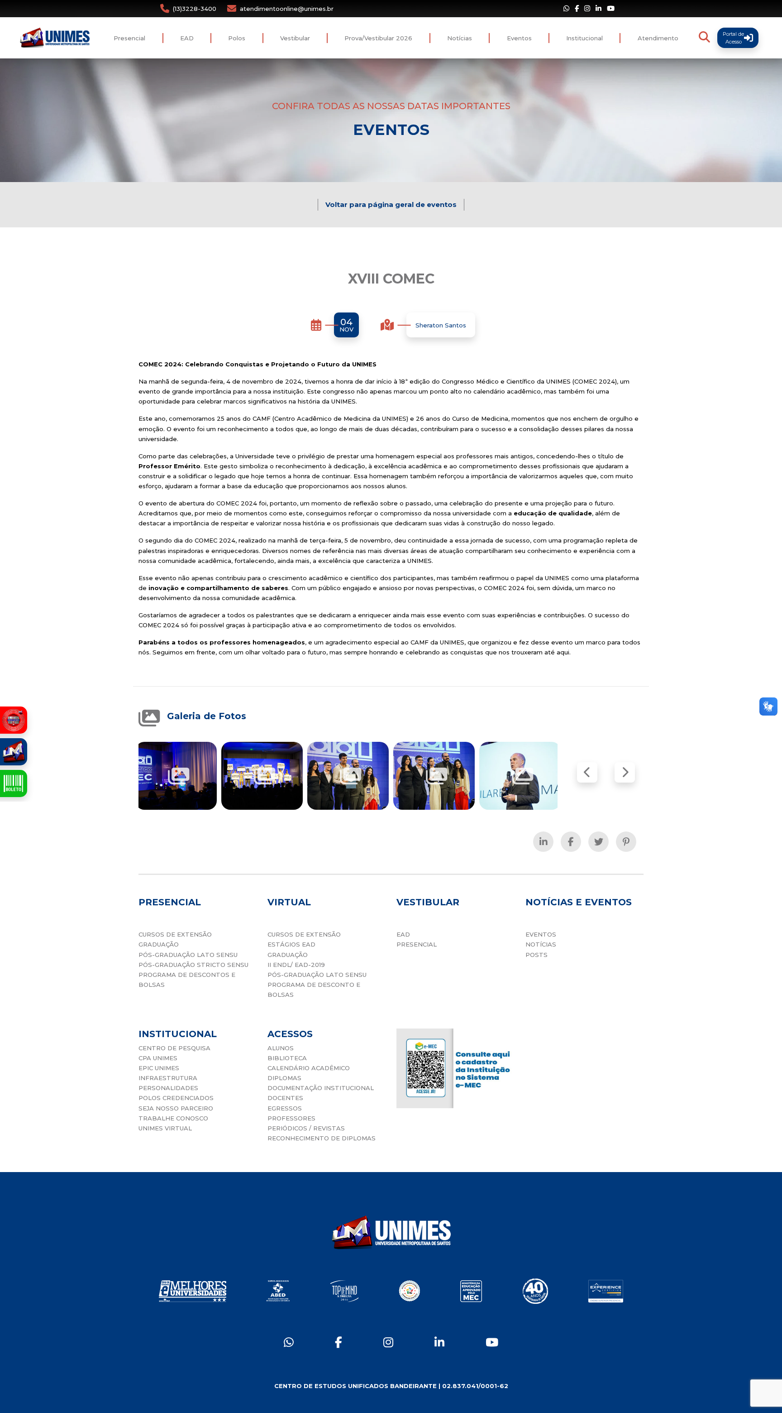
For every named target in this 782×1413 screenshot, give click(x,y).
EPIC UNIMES (158, 1068)
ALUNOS (280, 1048)
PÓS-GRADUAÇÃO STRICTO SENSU (193, 964)
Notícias (459, 38)
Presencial (129, 38)
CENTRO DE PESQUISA (174, 1048)
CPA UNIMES (157, 1058)
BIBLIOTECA (287, 1058)
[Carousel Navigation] (606, 772)
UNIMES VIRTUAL (165, 1128)
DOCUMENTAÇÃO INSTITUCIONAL (320, 1087)
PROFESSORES (291, 1118)
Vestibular (295, 38)
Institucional (584, 38)
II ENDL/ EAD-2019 (296, 964)
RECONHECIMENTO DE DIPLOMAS (321, 1138)
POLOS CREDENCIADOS (176, 1097)
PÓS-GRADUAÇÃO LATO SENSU (188, 954)
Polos (236, 38)
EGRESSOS (284, 1108)
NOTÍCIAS (540, 944)
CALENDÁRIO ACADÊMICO (308, 1068)
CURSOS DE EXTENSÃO (175, 934)
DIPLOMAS (284, 1077)
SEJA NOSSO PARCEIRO (175, 1108)
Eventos (519, 38)
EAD (187, 38)
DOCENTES (285, 1097)
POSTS (536, 954)
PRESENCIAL (416, 944)
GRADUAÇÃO (158, 944)
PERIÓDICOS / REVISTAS (306, 1128)
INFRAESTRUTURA (167, 1077)
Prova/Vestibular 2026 (378, 38)
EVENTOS (540, 934)
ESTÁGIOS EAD (291, 944)
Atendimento (658, 38)
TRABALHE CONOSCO (173, 1118)
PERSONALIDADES (168, 1087)
